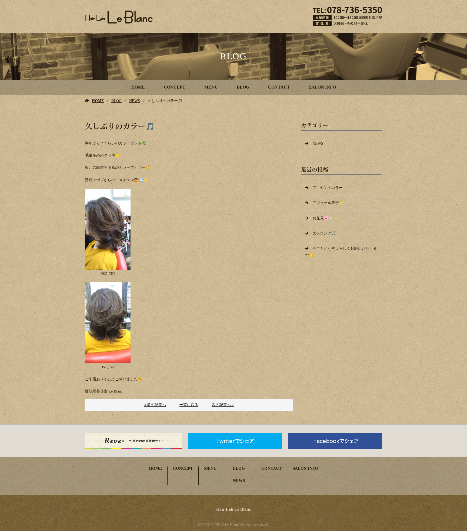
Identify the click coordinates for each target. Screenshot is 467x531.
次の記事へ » (223, 405)
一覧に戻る (188, 405)
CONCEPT (174, 87)
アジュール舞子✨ (327, 203)
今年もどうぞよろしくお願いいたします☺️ (341, 251)
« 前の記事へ (155, 405)
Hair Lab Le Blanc (233, 509)
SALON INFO (322, 87)
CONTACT (279, 87)
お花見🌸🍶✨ (325, 218)
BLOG (243, 87)
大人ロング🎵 (324, 233)
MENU (211, 87)
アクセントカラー (327, 188)
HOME (138, 87)
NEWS (134, 101)
